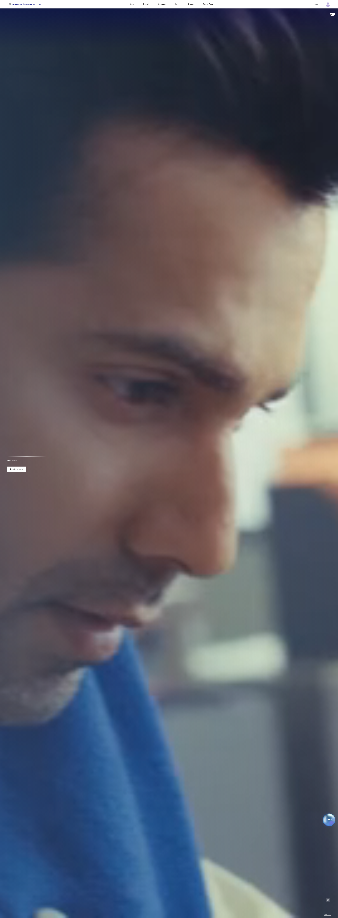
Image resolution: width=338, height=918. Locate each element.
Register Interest (17, 469)
